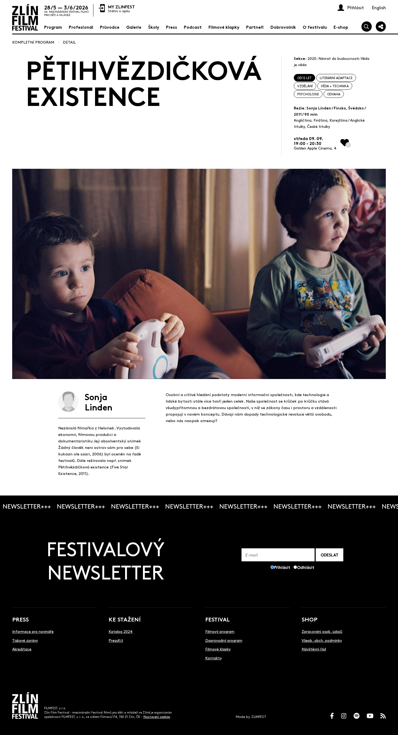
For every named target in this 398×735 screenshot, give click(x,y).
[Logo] (25, 17)
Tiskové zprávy (25, 640)
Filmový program (219, 631)
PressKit (116, 640)
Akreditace (21, 649)
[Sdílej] (381, 26)
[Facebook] (332, 716)
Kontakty (213, 657)
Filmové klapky (218, 649)
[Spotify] (357, 716)
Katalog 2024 (121, 631)
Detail (69, 42)
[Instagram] (344, 716)
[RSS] (383, 716)
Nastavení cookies (156, 717)
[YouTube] (370, 716)
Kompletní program (33, 42)
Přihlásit (282, 567)
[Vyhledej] (366, 26)
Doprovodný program (223, 640)
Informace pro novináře (33, 631)
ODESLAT (329, 555)
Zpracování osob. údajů (322, 631)
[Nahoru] (388, 725)
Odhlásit (305, 567)
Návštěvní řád (314, 649)
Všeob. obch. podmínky (322, 640)
